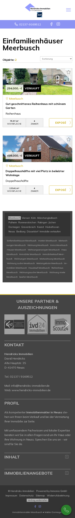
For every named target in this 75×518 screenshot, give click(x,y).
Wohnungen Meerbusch (26, 258)
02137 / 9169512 (21, 376)
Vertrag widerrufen (37, 500)
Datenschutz (26, 495)
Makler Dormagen (54, 512)
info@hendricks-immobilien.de (30, 385)
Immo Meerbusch (59, 245)
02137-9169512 (30, 24)
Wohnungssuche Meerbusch (33, 272)
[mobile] (68, 10)
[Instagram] (59, 24)
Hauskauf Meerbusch (39, 267)
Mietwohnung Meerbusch (52, 258)
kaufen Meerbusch (28, 277)
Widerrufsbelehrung (58, 495)
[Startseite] (37, 10)
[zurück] (8, 324)
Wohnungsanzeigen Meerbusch (44, 249)
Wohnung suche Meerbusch (21, 263)
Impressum (11, 495)
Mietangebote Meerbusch (49, 263)
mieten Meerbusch (47, 240)
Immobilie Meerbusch (30, 254)
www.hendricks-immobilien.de (31, 390)
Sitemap (40, 495)
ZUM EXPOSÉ (60, 122)
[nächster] (67, 324)
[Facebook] (52, 24)
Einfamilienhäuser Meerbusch (21, 240)
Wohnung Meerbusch (38, 245)
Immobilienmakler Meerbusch (27, 512)
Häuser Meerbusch (16, 249)
